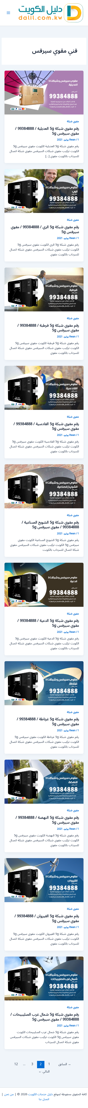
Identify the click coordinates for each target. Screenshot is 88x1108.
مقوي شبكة (73, 121)
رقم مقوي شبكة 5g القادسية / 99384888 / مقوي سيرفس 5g (46, 426)
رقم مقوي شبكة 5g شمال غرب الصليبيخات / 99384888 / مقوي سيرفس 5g (44, 1017)
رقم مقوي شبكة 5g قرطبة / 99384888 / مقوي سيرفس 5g (48, 328)
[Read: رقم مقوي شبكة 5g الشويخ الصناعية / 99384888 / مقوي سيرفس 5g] (44, 486)
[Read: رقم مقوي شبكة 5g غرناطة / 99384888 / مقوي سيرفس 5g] (44, 683)
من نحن (9, 1094)
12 (16, 1064)
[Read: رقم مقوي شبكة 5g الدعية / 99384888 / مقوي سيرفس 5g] (44, 584)
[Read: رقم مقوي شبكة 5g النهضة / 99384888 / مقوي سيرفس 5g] (44, 781)
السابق (64, 1064)
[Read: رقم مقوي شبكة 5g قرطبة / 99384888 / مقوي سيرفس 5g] (44, 289)
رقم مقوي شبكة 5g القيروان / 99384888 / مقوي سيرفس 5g (47, 918)
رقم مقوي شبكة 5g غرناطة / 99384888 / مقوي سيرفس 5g (48, 721)
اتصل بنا (44, 1099)
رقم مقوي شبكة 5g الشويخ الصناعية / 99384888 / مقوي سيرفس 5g (50, 524)
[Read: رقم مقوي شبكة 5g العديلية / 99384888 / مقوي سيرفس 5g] (44, 92)
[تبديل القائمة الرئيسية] (8, 13)
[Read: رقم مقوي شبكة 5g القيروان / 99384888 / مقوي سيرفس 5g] (44, 880)
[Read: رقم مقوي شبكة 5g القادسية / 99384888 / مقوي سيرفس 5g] (44, 388)
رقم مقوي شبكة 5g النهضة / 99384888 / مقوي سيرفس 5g (47, 820)
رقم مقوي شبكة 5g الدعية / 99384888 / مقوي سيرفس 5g (48, 623)
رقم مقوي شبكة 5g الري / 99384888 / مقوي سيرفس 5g (45, 229)
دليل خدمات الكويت (40, 1094)
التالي (44, 1071)
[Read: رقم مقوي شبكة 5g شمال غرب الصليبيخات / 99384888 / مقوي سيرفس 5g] (44, 978)
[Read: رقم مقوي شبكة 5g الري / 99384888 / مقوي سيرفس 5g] (44, 191)
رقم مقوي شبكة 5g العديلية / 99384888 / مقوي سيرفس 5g (47, 131)
